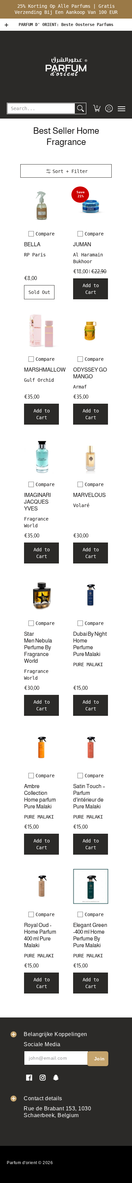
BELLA (32, 244)
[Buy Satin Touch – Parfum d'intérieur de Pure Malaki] (90, 747)
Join (99, 1058)
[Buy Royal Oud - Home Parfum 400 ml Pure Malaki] (41, 886)
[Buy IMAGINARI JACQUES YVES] (41, 456)
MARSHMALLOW (45, 370)
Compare (45, 233)
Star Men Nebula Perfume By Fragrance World (38, 647)
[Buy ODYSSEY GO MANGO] (90, 330)
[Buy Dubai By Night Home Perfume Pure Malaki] (90, 595)
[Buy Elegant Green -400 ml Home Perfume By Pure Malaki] (90, 886)
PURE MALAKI (88, 664)
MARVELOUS (89, 495)
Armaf (80, 386)
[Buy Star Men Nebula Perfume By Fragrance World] (41, 595)
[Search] (80, 108)
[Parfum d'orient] (66, 66)
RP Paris (35, 254)
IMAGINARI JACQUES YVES (37, 501)
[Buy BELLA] (41, 205)
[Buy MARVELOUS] (90, 456)
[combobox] (41, 108)
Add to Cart (91, 289)
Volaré (81, 505)
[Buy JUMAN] (90, 205)
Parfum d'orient (22, 1162)
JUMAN (82, 244)
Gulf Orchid (39, 380)
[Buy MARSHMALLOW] (41, 330)
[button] (97, 108)
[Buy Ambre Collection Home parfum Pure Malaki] (41, 747)
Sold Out (39, 292)
